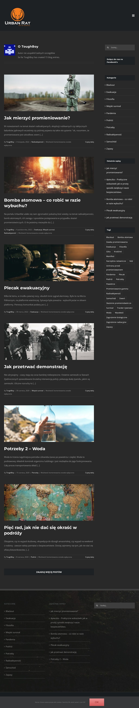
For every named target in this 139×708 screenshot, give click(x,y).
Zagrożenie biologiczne (116, 317)
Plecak (122, 274)
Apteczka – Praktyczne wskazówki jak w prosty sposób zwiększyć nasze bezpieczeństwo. (69, 622)
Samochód (111, 141)
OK (97, 702)
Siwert (122, 298)
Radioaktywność (37, 142)
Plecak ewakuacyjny (27, 287)
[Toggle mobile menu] (133, 15)
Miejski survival (49, 229)
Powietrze (110, 284)
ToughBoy (10, 142)
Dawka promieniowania (117, 242)
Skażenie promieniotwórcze (118, 303)
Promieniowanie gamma (117, 289)
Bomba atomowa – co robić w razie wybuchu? (67, 635)
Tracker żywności (124, 308)
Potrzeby (35, 473)
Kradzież (118, 251)
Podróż (33, 557)
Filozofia (110, 99)
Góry (108, 251)
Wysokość (119, 312)
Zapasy (109, 148)
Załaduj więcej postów (49, 572)
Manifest (110, 256)
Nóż (131, 261)
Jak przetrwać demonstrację (35, 366)
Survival (109, 308)
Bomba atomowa (125, 237)
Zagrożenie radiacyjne (116, 322)
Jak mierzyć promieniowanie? (37, 117)
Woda (108, 312)
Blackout (110, 85)
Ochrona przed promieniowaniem (114, 268)
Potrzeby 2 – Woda (24, 448)
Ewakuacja (38, 229)
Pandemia (111, 113)
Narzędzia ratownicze (116, 261)
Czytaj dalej (89, 142)
